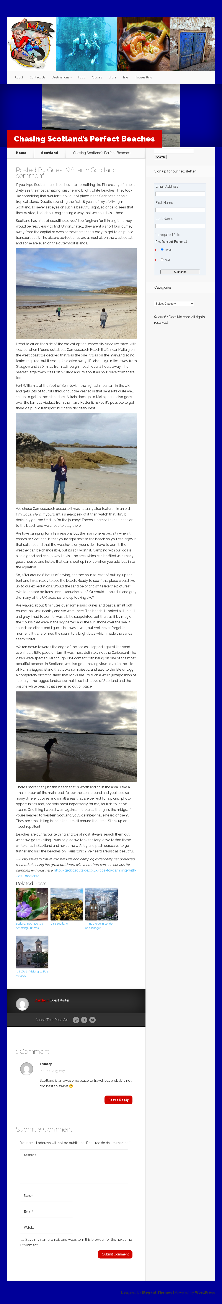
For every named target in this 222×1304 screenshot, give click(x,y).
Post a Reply (118, 1100)
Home (21, 153)
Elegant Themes (157, 1292)
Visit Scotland (59, 923)
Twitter (92, 1020)
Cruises (97, 77)
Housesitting (143, 77)
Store (112, 77)
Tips (125, 77)
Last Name (164, 219)
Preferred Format (171, 242)
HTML (168, 250)
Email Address (167, 186)
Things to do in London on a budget (99, 926)
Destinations (60, 77)
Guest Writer (65, 170)
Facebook (84, 1020)
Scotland (49, 153)
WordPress (205, 1292)
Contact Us (37, 77)
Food (81, 77)
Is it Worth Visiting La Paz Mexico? (32, 974)
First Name (164, 203)
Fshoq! (46, 1064)
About (19, 77)
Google (76, 1020)
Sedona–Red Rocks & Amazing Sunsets (29, 926)
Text (167, 260)
